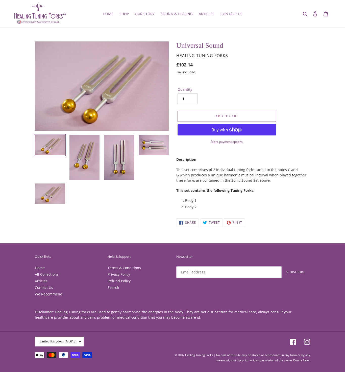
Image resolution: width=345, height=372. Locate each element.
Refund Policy (119, 280)
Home (40, 267)
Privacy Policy (119, 274)
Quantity (185, 89)
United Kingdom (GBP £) (58, 341)
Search (113, 287)
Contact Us (44, 287)
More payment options (227, 142)
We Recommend (48, 294)
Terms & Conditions (124, 267)
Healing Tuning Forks (199, 355)
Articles (41, 280)
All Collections (47, 274)
